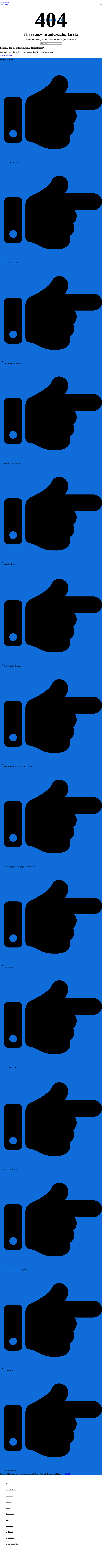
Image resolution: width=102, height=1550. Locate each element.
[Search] (68, 43)
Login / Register (13, 1544)
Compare (11, 1538)
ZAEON (67, 1474)
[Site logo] (9, 4)
